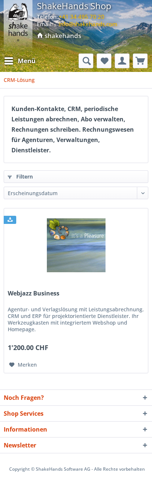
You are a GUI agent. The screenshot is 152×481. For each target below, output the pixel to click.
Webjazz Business (33, 293)
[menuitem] (19, 60)
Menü (26, 60)
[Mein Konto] (122, 60)
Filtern (24, 176)
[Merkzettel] (104, 60)
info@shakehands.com (88, 24)
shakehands (62, 35)
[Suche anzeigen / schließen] (86, 60)
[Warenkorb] (140, 60)
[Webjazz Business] (76, 245)
